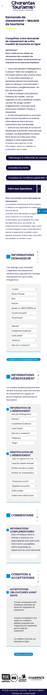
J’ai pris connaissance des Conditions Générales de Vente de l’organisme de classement (25, 606)
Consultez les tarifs (18, 167)
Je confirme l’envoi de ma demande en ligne (25, 640)
